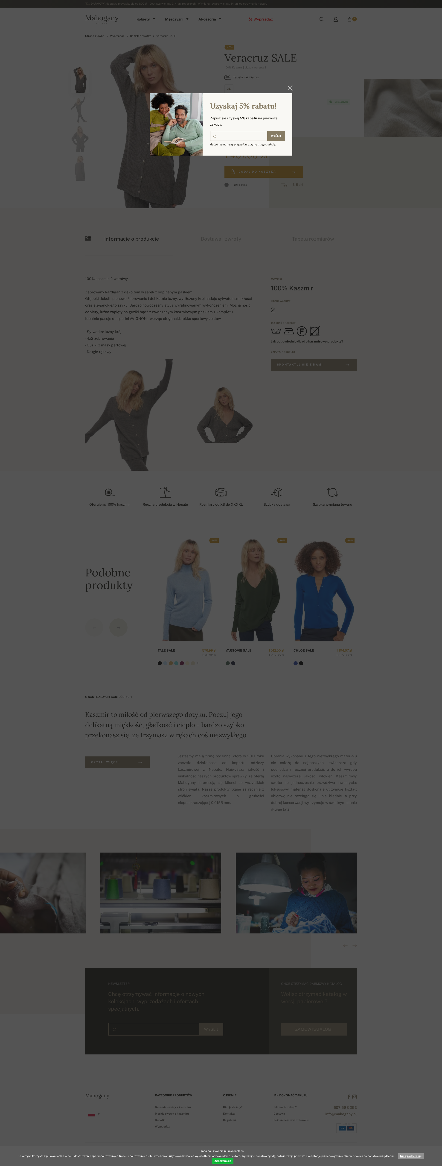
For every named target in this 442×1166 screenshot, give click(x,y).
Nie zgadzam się (411, 1156)
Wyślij (276, 136)
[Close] (288, 88)
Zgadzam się (222, 1161)
